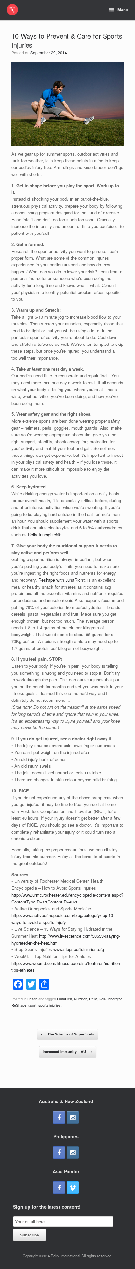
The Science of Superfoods (67, 1034)
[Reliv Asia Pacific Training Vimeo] (73, 1187)
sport (32, 1005)
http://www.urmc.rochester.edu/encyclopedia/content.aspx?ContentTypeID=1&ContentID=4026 (67, 898)
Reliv (93, 998)
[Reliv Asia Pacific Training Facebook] (59, 1117)
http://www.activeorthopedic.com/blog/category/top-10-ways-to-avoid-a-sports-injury (62, 918)
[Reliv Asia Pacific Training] (12, 9)
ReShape (18, 1005)
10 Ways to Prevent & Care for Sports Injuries (66, 40)
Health (32, 998)
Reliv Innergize (110, 998)
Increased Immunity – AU (68, 1051)
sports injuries (49, 1005)
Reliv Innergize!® (44, 534)
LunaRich (64, 998)
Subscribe (29, 1235)
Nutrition (80, 998)
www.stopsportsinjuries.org (78, 949)
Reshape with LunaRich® (62, 580)
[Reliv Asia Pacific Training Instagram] (73, 1117)
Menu (122, 10)
